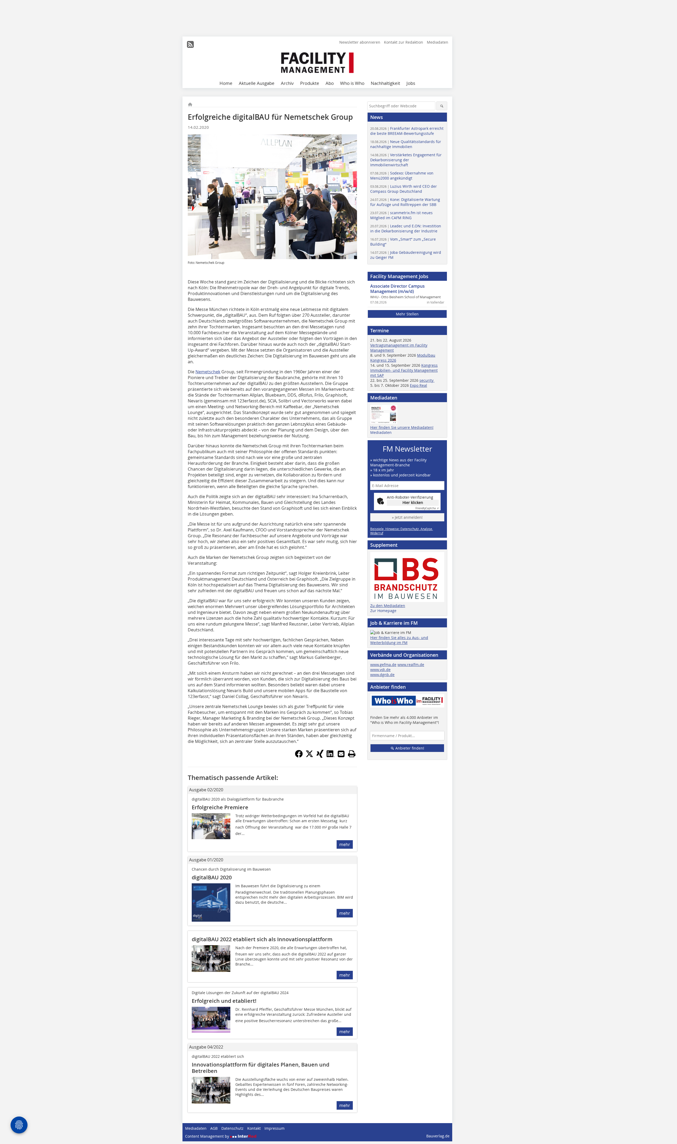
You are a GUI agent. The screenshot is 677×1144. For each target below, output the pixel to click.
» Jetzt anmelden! (407, 517)
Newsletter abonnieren (359, 42)
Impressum (274, 1128)
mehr (344, 844)
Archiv (287, 83)
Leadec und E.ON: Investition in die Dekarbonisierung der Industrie (405, 228)
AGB (214, 1128)
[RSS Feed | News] (190, 44)
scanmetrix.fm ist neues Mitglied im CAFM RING (401, 215)
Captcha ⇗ (427, 508)
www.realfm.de (410, 664)
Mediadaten (437, 42)
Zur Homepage (383, 610)
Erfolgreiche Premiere (220, 807)
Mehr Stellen (407, 313)
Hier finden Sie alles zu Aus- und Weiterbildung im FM (399, 640)
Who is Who (352, 83)
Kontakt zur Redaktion (403, 42)
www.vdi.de (380, 669)
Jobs (410, 83)
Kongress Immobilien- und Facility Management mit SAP (404, 370)
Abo (330, 83)
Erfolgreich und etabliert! (224, 1000)
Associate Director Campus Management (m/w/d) (397, 288)
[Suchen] (442, 106)
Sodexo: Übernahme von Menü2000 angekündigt (401, 176)
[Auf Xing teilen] (320, 756)
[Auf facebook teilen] (299, 756)
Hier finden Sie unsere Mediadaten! (401, 427)
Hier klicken (412, 502)
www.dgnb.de (382, 674)
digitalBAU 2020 (212, 877)
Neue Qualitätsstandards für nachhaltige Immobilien (405, 144)
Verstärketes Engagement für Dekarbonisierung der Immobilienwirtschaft (406, 159)
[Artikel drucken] (351, 753)
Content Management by (207, 1136)
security (426, 380)
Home (225, 83)
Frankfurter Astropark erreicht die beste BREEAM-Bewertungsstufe (406, 131)
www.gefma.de (383, 664)
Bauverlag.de (438, 1135)
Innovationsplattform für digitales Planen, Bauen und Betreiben (260, 1067)
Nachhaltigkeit (385, 83)
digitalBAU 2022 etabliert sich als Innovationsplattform (262, 939)
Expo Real (418, 385)
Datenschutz (232, 1128)
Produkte (309, 83)
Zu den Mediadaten (387, 605)
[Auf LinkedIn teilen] (330, 756)
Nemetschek (207, 372)
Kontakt (254, 1128)
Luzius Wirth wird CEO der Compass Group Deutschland (403, 189)
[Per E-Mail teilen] (341, 753)
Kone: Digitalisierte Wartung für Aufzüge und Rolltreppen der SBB (405, 202)
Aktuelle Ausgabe (257, 83)
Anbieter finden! (409, 748)
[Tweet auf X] (309, 756)
